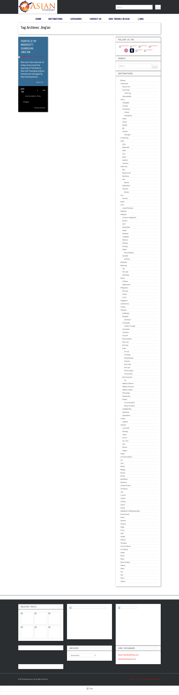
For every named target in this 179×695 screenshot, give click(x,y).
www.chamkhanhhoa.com (128, 655)
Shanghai (26, 102)
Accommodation (30, 96)
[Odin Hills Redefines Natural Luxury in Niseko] (40, 618)
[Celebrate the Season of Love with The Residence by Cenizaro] (27, 618)
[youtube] (153, 46)
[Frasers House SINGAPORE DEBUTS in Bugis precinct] (40, 632)
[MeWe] (139, 50)
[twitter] (134, 46)
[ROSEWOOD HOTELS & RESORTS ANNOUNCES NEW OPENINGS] (54, 632)
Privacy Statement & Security (151, 679)
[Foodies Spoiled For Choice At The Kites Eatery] (54, 618)
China (38, 96)
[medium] (148, 50)
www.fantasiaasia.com (127, 659)
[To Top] (175, 691)
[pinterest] (143, 46)
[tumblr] (132, 50)
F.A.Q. (138, 679)
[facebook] (124, 46)
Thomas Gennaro (39, 108)
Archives (132, 679)
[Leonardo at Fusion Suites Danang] (27, 632)
